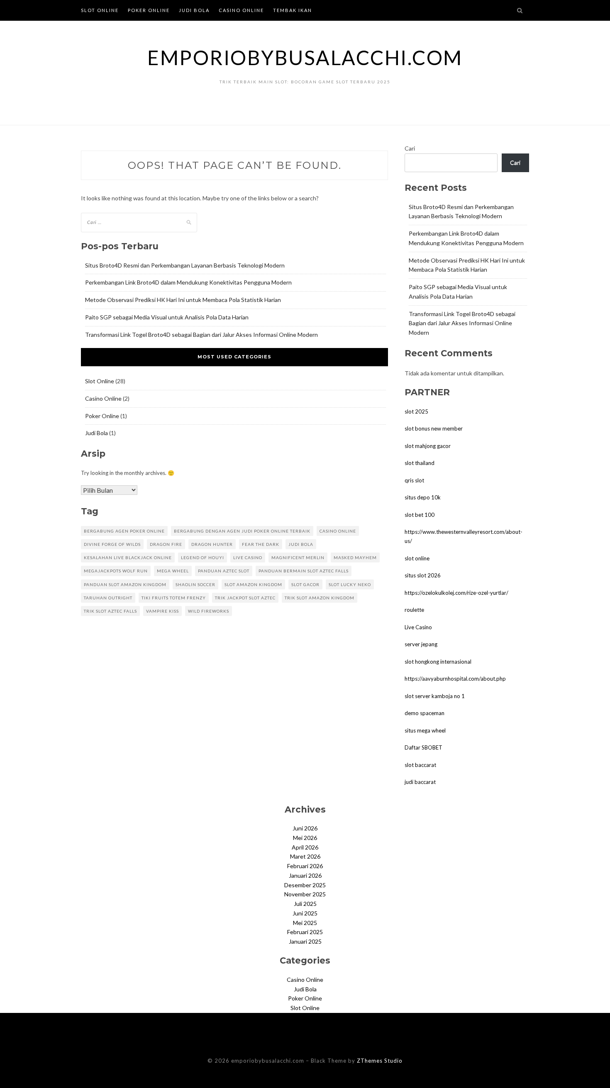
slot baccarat (420, 765)
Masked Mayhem (355, 557)
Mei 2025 (305, 922)
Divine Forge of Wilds (112, 544)
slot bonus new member (434, 428)
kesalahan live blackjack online (128, 557)
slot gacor (305, 584)
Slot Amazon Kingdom (253, 584)
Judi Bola (194, 10)
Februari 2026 (305, 865)
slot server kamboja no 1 (435, 696)
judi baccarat (420, 782)
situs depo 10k (423, 497)
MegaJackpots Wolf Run (116, 570)
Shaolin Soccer (195, 584)
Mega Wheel (173, 570)
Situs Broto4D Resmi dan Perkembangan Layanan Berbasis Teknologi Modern (185, 265)
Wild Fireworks (208, 611)
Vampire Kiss (162, 611)
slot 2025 (416, 411)
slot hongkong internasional (438, 661)
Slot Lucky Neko (350, 584)
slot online (417, 558)
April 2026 (305, 847)
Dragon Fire (166, 544)
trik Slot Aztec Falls (110, 611)
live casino (247, 557)
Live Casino (418, 627)
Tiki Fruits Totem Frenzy (174, 597)
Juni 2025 (305, 913)
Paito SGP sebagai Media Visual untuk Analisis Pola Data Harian (167, 317)
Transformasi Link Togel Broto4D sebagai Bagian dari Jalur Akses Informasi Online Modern (201, 334)
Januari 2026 (305, 875)
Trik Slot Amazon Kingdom (319, 597)
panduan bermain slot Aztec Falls (304, 570)
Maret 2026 (305, 856)
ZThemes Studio (380, 1060)
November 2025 (305, 894)
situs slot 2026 (423, 575)
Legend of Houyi (202, 557)
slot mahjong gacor (428, 446)
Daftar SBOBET (423, 747)
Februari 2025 (305, 931)
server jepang (421, 644)
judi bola (300, 544)
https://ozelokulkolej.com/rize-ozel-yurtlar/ (456, 592)
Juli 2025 (305, 903)
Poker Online (149, 10)
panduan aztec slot (223, 570)
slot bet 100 (419, 514)
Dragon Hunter (212, 544)
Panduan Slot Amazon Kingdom (125, 584)
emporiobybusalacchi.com (305, 57)
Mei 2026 (305, 837)
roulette (414, 609)
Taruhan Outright (108, 597)
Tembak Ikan (292, 10)
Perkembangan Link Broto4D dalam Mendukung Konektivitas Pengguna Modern (188, 282)
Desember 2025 (305, 884)
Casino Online (241, 10)
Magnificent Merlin (298, 557)
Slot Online (100, 10)
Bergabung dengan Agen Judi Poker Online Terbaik (242, 530)
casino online (338, 530)
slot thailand (419, 463)
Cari (410, 148)
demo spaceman (424, 713)
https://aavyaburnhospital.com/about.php (455, 678)
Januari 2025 (305, 941)
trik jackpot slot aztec (245, 597)
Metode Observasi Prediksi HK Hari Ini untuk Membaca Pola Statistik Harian (183, 299)
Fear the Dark (260, 544)
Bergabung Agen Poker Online (124, 530)
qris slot (414, 480)
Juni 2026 (305, 828)
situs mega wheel (425, 730)
